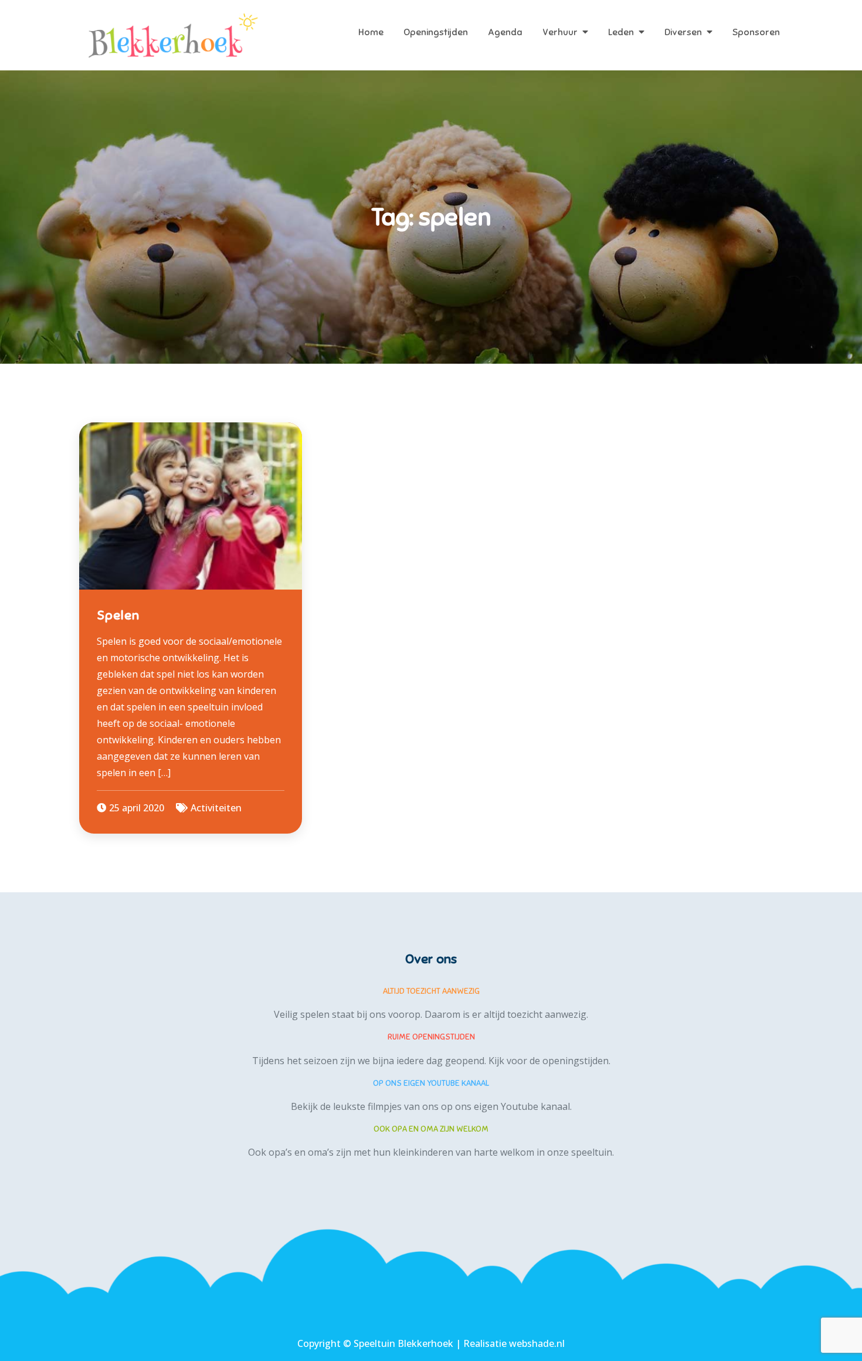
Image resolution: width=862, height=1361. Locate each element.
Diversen (683, 32)
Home (371, 32)
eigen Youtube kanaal (522, 1106)
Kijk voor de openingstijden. (549, 1060)
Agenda (505, 32)
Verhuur (560, 32)
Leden (621, 32)
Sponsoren (756, 32)
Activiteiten (216, 807)
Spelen (118, 615)
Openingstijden (435, 32)
